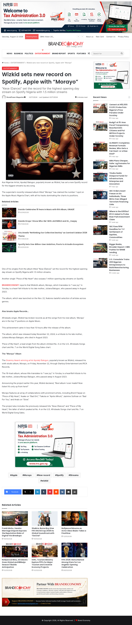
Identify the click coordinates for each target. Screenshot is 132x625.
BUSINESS (18, 53)
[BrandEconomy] (66, 44)
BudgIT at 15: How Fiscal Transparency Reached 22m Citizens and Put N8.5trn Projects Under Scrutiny (119, 129)
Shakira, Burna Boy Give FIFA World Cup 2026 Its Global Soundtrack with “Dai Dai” (43, 532)
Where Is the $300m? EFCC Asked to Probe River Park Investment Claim (119, 215)
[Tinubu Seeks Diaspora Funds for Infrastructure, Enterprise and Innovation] (100, 176)
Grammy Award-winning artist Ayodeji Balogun (27, 360)
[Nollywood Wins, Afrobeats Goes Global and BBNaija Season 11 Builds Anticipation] (15, 550)
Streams (74, 475)
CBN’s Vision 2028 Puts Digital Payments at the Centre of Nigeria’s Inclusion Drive (72, 37)
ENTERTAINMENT (42, 53)
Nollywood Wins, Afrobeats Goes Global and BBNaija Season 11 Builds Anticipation (15, 563)
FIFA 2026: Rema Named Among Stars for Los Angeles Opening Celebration (72, 563)
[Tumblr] (43, 491)
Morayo (28, 475)
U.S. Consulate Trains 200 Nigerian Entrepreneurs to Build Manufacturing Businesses (119, 264)
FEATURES (81, 53)
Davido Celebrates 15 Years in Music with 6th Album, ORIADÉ (46, 209)
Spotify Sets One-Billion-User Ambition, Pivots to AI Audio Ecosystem (50, 244)
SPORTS (71, 53)
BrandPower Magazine (15, 97)
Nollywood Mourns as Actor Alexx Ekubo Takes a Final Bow (73, 530)
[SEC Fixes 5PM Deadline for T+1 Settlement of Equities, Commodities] (100, 230)
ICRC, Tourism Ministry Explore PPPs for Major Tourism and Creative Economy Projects (42, 563)
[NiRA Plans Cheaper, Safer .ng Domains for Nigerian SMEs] (100, 164)
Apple (14, 475)
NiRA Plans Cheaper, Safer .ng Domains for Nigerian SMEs (119, 163)
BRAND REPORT (59, 53)
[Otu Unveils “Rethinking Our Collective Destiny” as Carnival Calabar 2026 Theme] (9, 236)
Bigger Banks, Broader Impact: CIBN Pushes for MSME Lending (119, 248)
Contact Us (110, 37)
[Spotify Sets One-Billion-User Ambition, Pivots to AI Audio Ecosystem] (9, 247)
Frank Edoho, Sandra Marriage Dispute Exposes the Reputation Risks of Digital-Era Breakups (14, 532)
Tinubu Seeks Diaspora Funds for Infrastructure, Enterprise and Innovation (118, 178)
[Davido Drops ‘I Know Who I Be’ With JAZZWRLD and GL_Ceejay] (9, 224)
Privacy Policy (123, 37)
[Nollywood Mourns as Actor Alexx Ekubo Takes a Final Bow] (74, 518)
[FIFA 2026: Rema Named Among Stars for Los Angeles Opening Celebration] (74, 550)
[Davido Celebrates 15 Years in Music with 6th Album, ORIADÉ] (9, 212)
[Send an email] (25, 97)
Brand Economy (84, 620)
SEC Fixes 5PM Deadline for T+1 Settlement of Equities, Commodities (116, 232)
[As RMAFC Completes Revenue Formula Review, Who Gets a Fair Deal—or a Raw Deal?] (100, 146)
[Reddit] (56, 491)
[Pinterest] (49, 491)
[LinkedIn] (37, 491)
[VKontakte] (62, 491)
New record (44, 475)
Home (6, 63)
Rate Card (100, 37)
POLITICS (29, 53)
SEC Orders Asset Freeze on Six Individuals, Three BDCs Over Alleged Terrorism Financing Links (118, 198)
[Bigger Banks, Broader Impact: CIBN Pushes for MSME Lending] (100, 248)
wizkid (45, 480)
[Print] (74, 491)
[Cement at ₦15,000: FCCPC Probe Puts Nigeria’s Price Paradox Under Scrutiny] (100, 108)
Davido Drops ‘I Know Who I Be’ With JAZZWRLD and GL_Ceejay (47, 221)
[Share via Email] (68, 491)
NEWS (9, 53)
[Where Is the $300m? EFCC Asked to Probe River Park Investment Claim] (100, 215)
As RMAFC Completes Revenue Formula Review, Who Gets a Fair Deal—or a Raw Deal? (119, 148)
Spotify (60, 475)
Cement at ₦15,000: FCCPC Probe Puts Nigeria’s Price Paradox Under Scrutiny (118, 110)
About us (89, 37)
